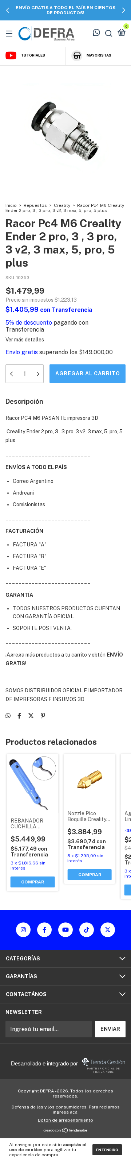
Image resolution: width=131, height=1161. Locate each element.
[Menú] (10, 33)
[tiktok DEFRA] (86, 929)
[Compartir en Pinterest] (43, 715)
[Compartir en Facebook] (19, 715)
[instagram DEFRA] (23, 929)
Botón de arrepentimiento (65, 1120)
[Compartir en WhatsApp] (8, 715)
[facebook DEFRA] (44, 929)
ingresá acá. (66, 1112)
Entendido (107, 1150)
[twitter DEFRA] (107, 929)
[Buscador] (109, 33)
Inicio (11, 205)
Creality (62, 205)
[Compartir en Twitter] (31, 715)
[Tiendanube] (65, 1130)
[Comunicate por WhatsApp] (96, 33)
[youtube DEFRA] (65, 929)
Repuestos (35, 205)
